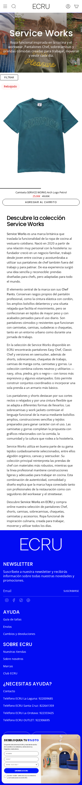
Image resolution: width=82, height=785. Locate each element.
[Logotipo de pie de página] (41, 544)
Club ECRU (10, 673)
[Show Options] (36, 765)
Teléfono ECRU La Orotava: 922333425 (28, 713)
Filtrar (9, 77)
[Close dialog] (78, 737)
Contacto (9, 691)
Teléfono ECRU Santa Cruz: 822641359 (28, 705)
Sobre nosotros (13, 659)
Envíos (7, 627)
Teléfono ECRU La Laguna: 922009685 (28, 698)
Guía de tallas (12, 619)
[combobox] (20, 765)
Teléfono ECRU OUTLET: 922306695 (26, 720)
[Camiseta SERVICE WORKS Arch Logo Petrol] (41, 135)
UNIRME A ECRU (21, 770)
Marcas (8, 666)
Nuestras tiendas (14, 652)
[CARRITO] (76, 6)
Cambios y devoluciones (19, 634)
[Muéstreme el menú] (5, 6)
